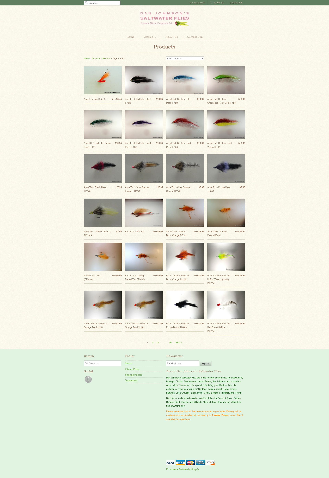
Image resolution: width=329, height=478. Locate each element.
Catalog (150, 37)
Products (164, 47)
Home (130, 37)
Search (128, 363)
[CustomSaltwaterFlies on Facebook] (88, 382)
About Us (171, 37)
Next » (179, 342)
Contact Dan (195, 37)
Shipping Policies (133, 374)
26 (170, 342)
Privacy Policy (132, 369)
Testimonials (131, 380)
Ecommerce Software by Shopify (182, 469)
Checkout (236, 2)
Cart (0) (219, 2)
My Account (197, 2)
